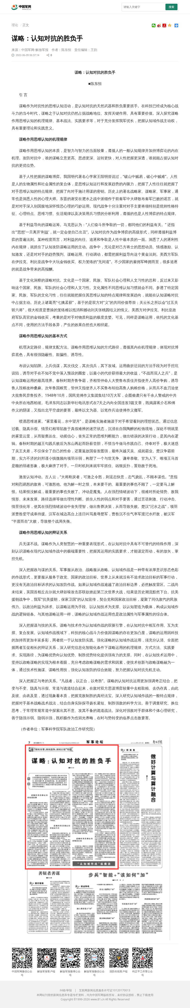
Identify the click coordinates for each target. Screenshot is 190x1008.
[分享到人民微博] (164, 25)
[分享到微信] (154, 25)
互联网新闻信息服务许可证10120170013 (104, 990)
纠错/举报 (66, 990)
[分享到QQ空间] (170, 25)
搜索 (171, 7)
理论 (15, 25)
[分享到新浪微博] (159, 25)
